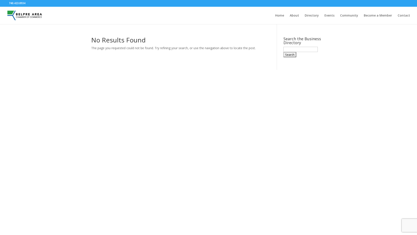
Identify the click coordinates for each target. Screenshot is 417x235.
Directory (312, 15)
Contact (404, 15)
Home (279, 15)
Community (349, 15)
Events (329, 15)
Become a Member (378, 15)
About (294, 15)
